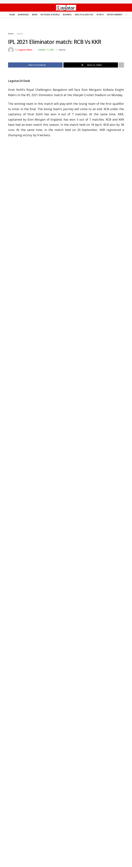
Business (67, 14)
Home (12, 14)
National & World (50, 14)
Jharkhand (23, 14)
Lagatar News (25, 49)
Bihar (34, 14)
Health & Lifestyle (84, 14)
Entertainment (115, 14)
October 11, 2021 (46, 49)
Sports (100, 14)
